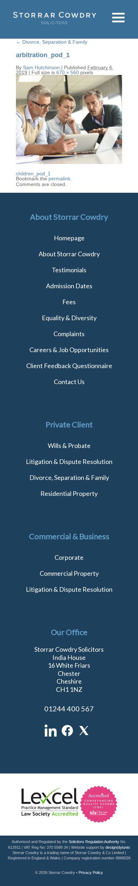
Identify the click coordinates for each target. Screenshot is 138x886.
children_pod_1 (33, 173)
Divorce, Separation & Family (51, 42)
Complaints (69, 334)
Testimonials (69, 270)
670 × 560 (67, 72)
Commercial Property (69, 573)
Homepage (69, 238)
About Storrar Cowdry (69, 254)
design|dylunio (117, 847)
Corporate (69, 557)
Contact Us (69, 381)
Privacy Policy (91, 872)
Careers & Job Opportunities (69, 350)
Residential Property (69, 493)
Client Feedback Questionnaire (69, 366)
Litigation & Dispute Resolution (69, 461)
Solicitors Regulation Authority (94, 841)
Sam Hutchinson (41, 67)
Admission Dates (69, 286)
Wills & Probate (69, 445)
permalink (59, 178)
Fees (69, 302)
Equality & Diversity (69, 318)
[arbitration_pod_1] (69, 162)
